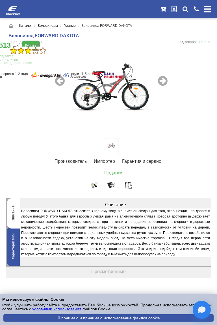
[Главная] (11, 26)
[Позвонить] (196, 9)
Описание (13, 213)
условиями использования (56, 309)
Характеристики (13, 246)
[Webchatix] (202, 310)
